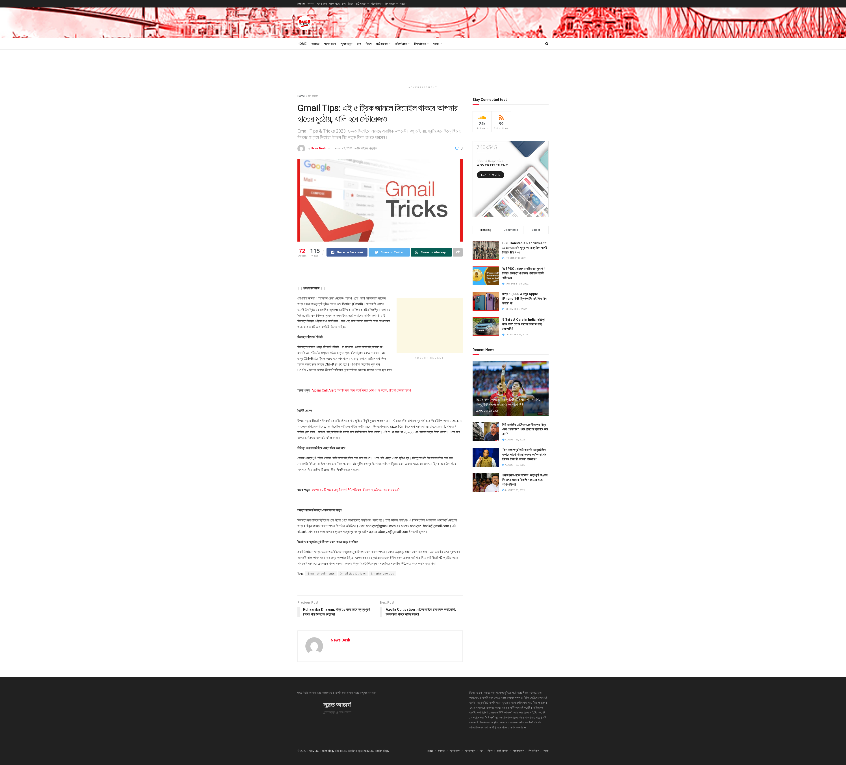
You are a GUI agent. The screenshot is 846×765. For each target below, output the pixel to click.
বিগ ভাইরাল (390, 3)
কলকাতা (310, 3)
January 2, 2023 (342, 148)
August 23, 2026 (488, 410)
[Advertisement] (468, 22)
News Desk (318, 148)
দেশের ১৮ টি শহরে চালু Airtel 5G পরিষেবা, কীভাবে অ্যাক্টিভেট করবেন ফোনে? (356, 490)
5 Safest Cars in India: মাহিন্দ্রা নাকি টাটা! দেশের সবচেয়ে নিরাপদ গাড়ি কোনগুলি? (523, 324)
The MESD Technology (320, 750)
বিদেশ (350, 3)
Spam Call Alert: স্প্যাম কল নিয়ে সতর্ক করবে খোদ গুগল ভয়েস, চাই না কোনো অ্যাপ (361, 390)
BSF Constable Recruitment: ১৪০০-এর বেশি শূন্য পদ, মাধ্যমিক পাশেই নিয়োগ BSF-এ (524, 247)
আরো (402, 3)
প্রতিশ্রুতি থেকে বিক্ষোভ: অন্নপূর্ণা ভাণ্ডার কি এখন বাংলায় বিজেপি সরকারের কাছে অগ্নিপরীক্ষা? (524, 479)
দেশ (343, 3)
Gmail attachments (321, 573)
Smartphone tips (382, 573)
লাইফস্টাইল (375, 3)
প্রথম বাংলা (322, 3)
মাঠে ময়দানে (361, 3)
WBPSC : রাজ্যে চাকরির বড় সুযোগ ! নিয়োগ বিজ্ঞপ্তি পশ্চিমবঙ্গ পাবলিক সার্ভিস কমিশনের (523, 273)
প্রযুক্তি (373, 148)
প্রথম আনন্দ (334, 3)
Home (301, 3)
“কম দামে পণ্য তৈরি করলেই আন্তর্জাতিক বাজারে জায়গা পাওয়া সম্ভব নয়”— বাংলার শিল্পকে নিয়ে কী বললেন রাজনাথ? (524, 454)
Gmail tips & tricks (353, 573)
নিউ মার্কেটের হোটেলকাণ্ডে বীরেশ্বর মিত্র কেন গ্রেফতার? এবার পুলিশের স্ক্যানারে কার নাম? (525, 429)
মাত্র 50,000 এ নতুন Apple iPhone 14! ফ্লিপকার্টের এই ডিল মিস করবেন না (524, 298)
